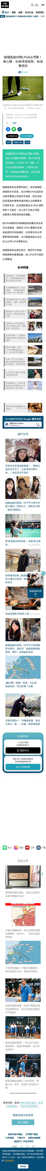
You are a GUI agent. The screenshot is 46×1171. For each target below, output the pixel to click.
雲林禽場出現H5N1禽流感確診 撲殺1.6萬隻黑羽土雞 (16, 302)
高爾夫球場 (18, 142)
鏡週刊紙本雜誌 (28, 1102)
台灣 (8, 142)
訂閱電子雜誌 (32, 1134)
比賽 (27, 142)
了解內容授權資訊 (29, 1106)
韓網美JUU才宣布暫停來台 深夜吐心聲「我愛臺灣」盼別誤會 (16, 326)
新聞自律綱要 (34, 1137)
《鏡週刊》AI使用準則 (23, 1141)
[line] (14, 1146)
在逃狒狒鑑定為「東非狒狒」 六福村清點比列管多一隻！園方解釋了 (15, 290)
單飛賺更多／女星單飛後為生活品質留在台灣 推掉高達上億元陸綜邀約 (15, 385)
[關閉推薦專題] (43, 573)
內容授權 (10, 1137)
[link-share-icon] (19, 129)
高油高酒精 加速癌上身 (17, 613)
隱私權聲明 (9, 1160)
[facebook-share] (8, 129)
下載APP (21, 1137)
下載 (44, 847)
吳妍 (15, 123)
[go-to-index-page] (20, 72)
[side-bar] (43, 5)
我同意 (23, 1166)
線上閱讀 (23, 1122)
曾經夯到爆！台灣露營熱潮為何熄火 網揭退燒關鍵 (16, 337)
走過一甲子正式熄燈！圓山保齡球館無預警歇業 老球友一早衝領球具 (16, 361)
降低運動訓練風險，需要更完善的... (23, 543)
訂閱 (32, 847)
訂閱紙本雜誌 (5, 4)
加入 (10, 847)
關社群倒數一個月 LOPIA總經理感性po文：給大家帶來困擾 (14, 349)
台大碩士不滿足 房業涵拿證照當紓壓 (16, 373)
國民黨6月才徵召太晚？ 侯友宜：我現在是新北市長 (16, 314)
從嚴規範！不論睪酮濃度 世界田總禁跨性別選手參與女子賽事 (15, 278)
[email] (33, 1146)
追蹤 (21, 847)
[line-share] (14, 129)
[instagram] (27, 1146)
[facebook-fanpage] (21, 1146)
